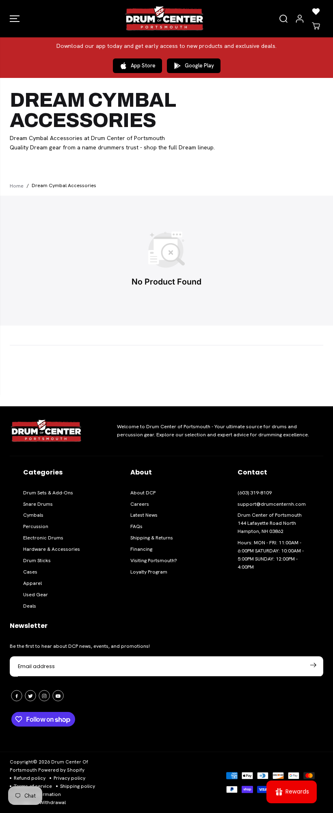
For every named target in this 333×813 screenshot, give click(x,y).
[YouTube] (58, 696)
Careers (139, 504)
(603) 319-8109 (255, 493)
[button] (14, 18)
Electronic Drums (43, 538)
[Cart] (316, 26)
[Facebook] (17, 696)
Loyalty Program (148, 572)
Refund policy (29, 778)
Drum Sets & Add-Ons (48, 493)
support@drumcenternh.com (272, 504)
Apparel (32, 583)
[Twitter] (30, 696)
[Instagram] (44, 696)
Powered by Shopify (61, 770)
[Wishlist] (316, 11)
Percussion (35, 526)
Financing (141, 549)
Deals (29, 606)
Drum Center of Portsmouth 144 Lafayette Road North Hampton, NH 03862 (270, 523)
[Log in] (299, 18)
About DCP (143, 493)
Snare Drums (38, 504)
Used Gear (35, 594)
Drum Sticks (37, 560)
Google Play (199, 65)
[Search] (283, 18)
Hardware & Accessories (51, 549)
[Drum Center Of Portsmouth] (164, 18)
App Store (143, 65)
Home (17, 185)
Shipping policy (77, 786)
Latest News (144, 515)
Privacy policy (69, 778)
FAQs (136, 526)
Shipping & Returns (151, 538)
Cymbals (33, 515)
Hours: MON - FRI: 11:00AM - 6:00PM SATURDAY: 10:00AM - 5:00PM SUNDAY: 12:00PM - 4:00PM (271, 554)
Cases (30, 572)
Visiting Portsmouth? (153, 560)
